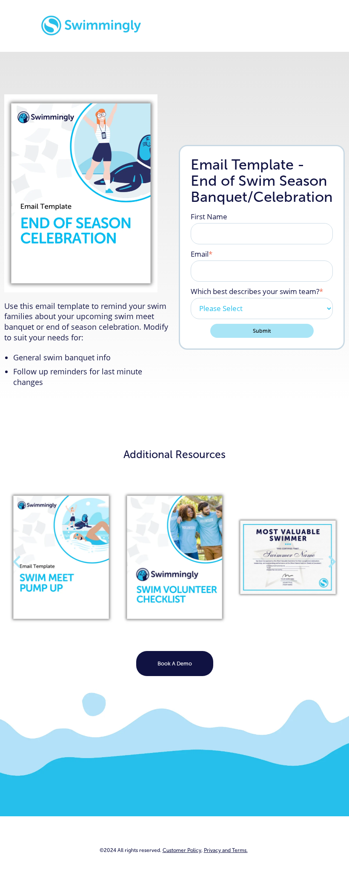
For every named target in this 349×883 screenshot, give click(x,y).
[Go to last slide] (17, 561)
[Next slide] (331, 561)
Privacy (226, 850)
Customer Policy (182, 850)
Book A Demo (174, 663)
